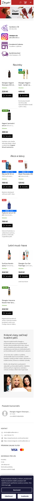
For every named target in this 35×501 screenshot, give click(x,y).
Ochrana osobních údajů (8, 469)
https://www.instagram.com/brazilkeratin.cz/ (17, 441)
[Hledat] (20, 2)
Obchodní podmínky (7, 467)
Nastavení (16, 490)
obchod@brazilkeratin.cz (11, 432)
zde (9, 485)
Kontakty (3, 460)
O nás (2, 462)
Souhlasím (25, 496)
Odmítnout (9, 496)
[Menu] (31, 2)
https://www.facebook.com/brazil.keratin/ (16, 438)
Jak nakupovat (5, 465)
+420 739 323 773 (9, 435)
